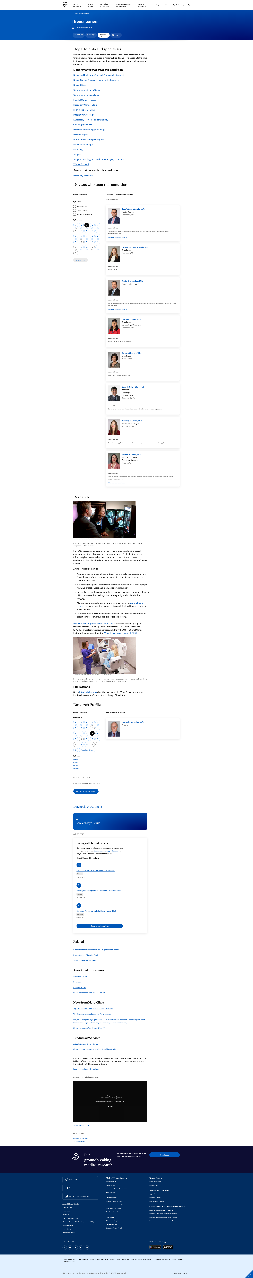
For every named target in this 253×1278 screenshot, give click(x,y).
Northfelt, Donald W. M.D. (133, 722)
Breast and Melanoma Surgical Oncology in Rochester (99, 75)
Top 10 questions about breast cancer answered (93, 1008)
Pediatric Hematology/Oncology (89, 129)
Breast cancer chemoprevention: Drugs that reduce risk (96, 949)
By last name (77, 220)
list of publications (88, 692)
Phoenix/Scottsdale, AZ (85, 214)
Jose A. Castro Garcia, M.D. (133, 209)
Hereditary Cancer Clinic (85, 104)
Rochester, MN (82, 206)
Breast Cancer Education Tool (85, 955)
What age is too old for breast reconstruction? (95, 870)
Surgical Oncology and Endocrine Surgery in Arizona (98, 159)
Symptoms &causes (79, 35)
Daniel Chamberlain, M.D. (132, 281)
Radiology (78, 149)
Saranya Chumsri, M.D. (131, 353)
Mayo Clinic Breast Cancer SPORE (120, 633)
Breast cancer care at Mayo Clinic (87, 783)
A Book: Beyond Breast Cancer (86, 1044)
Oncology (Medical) (82, 124)
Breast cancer (85, 21)
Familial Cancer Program (85, 99)
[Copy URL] (123, 1101)
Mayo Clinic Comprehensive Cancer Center (94, 623)
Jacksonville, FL (82, 210)
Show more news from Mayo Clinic (87, 1028)
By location (77, 202)
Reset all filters (80, 260)
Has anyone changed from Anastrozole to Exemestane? (99, 890)
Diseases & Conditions (82, 14)
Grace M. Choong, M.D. (131, 319)
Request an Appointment (84, 27)
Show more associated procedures (87, 992)
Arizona (75, 759)
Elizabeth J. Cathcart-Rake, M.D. (135, 247)
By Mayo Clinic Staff (81, 777)
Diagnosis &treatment (91, 35)
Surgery (77, 154)
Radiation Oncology (83, 144)
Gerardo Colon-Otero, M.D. (133, 387)
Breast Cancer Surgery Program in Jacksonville (96, 80)
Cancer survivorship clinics (86, 94)
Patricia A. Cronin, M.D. (131, 454)
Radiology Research (83, 175)
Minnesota (76, 765)
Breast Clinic (79, 85)
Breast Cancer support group (106, 851)
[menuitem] (78, 35)
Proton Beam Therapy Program (88, 139)
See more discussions (100, 926)
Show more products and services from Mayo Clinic (94, 1049)
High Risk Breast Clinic (84, 109)
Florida (75, 762)
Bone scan (77, 982)
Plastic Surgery (80, 134)
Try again (110, 1106)
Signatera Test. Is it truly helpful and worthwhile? (96, 911)
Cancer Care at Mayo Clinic (86, 89)
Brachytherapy (79, 987)
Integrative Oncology (83, 114)
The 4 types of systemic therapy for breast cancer (93, 1014)
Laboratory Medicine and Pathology (90, 119)
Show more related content (84, 960)
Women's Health (81, 164)
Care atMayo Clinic (116, 35)
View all (76, 768)
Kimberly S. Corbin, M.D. (132, 420)
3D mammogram (80, 976)
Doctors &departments (104, 35)
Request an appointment (86, 791)
